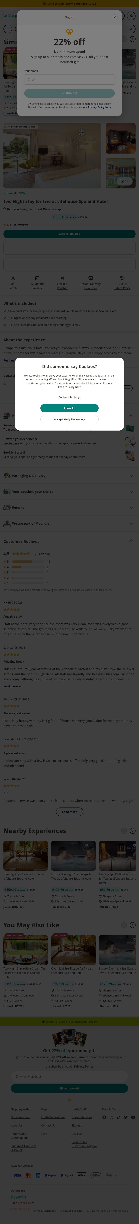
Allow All (69, 408)
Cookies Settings (69, 397)
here (78, 387)
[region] (69, 394)
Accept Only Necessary (69, 419)
